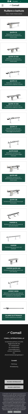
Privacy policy (17, 411)
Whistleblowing (14, 366)
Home (7, 13)
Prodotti (11, 13)
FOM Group (14, 364)
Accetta (10, 411)
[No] (26, 403)
